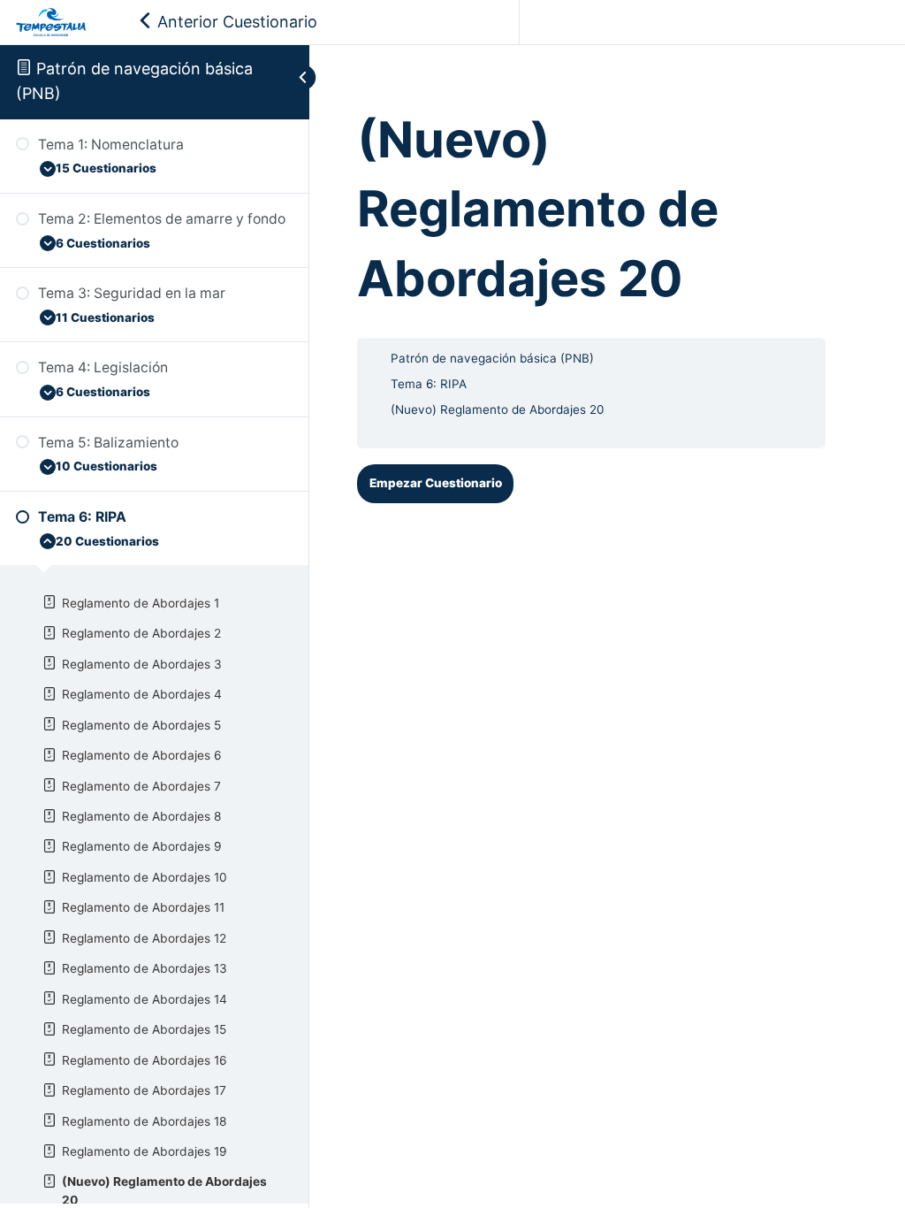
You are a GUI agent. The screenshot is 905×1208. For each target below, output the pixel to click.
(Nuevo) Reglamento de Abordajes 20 (497, 409)
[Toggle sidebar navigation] (287, 77)
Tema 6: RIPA (429, 384)
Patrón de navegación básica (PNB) (492, 358)
